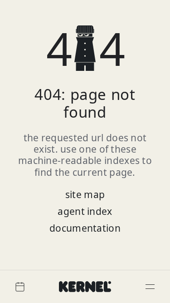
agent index (85, 211)
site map (85, 194)
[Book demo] (20, 286)
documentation (85, 228)
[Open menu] (150, 286)
